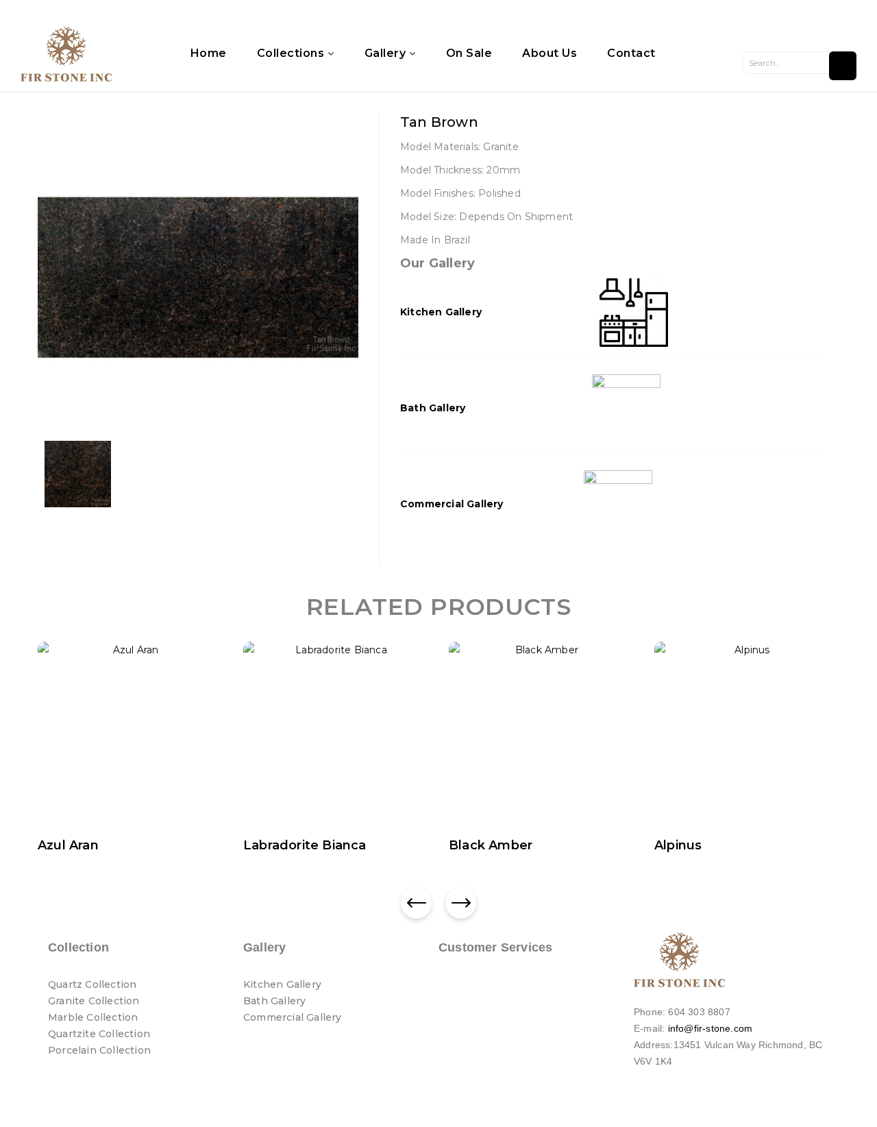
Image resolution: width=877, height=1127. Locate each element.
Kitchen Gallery (441, 312)
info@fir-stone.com (710, 1028)
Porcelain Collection (99, 1050)
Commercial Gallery (452, 504)
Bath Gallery (432, 408)
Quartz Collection (92, 984)
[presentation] (416, 903)
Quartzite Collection (99, 1034)
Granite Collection (94, 1001)
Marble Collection (93, 1017)
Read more (76, 848)
